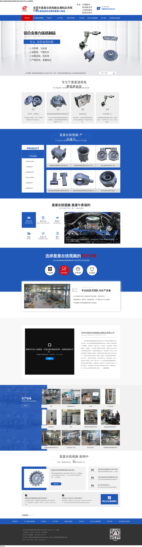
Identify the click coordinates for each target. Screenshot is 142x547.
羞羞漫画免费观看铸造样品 (51, 447)
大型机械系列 (29, 166)
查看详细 (106, 368)
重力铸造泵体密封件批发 (108, 190)
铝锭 (71, 427)
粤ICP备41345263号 (40, 534)
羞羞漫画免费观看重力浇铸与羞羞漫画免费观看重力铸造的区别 (116, 469)
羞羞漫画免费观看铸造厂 (110, 427)
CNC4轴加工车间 (71, 447)
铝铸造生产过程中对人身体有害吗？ (72, 498)
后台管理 (44, 532)
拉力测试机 (110, 406)
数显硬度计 (51, 427)
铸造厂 (51, 73)
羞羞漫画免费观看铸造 (37, 73)
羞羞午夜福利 (71, 18)
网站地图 (2, 546)
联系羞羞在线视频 (114, 18)
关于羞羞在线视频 (38, 18)
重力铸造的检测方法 (104, 485)
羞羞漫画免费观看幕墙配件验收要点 (63, 470)
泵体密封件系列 (30, 161)
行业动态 (81, 18)
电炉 (51, 406)
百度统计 (26, 532)
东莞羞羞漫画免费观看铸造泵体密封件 (83, 190)
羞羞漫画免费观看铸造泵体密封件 (58, 165)
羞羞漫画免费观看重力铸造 (64, 73)
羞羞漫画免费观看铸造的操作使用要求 (36, 498)
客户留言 (103, 18)
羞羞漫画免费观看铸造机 (90, 427)
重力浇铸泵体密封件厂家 (108, 165)
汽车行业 (68, 237)
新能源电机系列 (30, 172)
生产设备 (60, 18)
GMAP (38, 532)
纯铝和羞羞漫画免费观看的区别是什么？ (110, 477)
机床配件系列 (29, 183)
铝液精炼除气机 (71, 406)
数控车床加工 (90, 447)
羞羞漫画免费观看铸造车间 (110, 447)
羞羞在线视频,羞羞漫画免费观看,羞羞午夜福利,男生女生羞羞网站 (16, 1)
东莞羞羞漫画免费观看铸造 (79, 73)
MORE (25, 405)
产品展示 (49, 18)
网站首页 (27, 18)
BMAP (32, 532)
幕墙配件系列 (29, 188)
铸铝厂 (55, 73)
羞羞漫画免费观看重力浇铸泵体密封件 (58, 190)
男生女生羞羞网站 (93, 18)
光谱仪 (90, 406)
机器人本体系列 (30, 177)
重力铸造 (46, 73)
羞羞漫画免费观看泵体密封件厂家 (83, 165)
